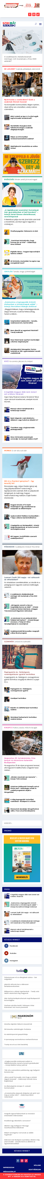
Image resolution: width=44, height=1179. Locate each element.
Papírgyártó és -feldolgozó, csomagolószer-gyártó (21, 690)
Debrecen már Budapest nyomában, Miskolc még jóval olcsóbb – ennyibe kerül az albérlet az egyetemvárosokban (21, 1142)
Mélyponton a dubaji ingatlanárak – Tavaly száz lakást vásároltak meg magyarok (21, 992)
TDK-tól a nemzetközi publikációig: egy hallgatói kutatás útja (22, 1071)
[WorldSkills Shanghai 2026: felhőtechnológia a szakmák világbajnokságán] (6, 126)
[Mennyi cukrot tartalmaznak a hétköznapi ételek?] (6, 409)
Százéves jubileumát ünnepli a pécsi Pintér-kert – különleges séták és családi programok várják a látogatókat (21, 789)
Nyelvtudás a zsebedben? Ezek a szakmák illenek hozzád (19, 101)
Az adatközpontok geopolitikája (16, 1034)
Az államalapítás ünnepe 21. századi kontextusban (17, 1087)
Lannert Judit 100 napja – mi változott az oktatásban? (24, 913)
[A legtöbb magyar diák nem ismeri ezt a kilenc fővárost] (22, 377)
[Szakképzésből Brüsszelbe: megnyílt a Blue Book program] (6, 632)
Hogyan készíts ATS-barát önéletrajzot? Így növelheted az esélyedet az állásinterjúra (23, 506)
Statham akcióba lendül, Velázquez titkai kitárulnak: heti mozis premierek (19, 1006)
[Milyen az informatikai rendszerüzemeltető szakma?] (6, 137)
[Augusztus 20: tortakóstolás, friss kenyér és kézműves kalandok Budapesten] (22, 743)
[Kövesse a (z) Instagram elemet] (34, 14)
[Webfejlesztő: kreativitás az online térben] (6, 147)
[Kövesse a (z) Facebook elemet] (29, 14)
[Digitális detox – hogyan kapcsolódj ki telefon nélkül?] (6, 252)
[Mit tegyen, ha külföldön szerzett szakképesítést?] (6, 537)
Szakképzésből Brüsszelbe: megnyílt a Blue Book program (24, 632)
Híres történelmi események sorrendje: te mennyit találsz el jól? (24, 438)
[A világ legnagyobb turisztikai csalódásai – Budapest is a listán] (6, 800)
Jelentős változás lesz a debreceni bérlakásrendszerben (16, 985)
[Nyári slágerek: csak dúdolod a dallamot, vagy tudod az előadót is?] (6, 419)
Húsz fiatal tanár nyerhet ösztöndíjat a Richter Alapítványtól (24, 341)
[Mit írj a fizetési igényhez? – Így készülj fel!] (22, 466)
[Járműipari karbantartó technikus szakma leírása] (6, 718)
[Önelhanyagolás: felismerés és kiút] (6, 232)
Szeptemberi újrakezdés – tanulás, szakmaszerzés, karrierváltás (23, 322)
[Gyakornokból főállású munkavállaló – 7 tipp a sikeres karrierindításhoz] (6, 517)
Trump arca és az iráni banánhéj (16, 1044)
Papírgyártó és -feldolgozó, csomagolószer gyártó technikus (19, 673)
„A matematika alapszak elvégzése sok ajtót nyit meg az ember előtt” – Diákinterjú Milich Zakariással (22, 1095)
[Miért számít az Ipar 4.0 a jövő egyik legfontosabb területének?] (6, 117)
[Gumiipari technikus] (6, 699)
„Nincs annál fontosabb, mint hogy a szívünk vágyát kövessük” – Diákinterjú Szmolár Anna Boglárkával (20, 1079)
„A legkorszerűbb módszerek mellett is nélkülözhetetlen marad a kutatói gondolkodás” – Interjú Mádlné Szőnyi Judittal (21, 1063)
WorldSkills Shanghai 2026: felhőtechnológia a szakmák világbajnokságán (21, 128)
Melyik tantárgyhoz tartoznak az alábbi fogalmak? (18, 1134)
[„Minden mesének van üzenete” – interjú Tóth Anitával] (6, 778)
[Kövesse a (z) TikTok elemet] (38, 14)
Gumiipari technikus (18, 698)
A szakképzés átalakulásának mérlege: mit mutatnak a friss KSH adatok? (20, 59)
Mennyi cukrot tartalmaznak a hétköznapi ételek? (22, 409)
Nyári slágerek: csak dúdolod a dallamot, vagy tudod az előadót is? (24, 419)
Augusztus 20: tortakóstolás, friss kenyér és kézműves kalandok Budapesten (19, 760)
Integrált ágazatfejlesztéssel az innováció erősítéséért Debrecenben (19, 1114)
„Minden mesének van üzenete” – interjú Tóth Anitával (23, 778)
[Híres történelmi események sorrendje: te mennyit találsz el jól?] (6, 438)
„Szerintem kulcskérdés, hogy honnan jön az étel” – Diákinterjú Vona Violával (23, 242)
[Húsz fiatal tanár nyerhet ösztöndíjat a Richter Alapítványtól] (6, 341)
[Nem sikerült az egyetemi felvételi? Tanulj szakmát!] (6, 331)
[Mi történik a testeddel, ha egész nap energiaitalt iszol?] (6, 262)
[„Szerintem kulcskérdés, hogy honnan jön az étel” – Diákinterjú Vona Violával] (6, 241)
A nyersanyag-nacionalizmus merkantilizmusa (21, 1039)
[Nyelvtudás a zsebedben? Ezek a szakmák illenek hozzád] (22, 84)
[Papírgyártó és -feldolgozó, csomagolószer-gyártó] (6, 689)
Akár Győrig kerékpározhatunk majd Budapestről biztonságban (22, 999)
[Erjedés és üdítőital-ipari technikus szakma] (6, 708)
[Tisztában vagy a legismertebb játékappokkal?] (6, 428)
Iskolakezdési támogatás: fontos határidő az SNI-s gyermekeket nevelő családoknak (25, 351)
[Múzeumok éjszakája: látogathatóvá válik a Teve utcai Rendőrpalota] (6, 810)
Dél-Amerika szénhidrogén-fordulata (17, 1029)
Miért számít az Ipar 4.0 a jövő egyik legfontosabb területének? (24, 117)
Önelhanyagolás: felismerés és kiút (24, 231)
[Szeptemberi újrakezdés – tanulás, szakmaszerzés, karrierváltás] (6, 322)
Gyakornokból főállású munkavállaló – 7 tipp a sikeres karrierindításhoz (25, 517)
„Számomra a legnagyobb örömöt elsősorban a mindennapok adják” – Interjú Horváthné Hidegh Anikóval (20, 304)
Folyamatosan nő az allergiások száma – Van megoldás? (20, 978)
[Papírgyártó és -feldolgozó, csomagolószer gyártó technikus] (22, 657)
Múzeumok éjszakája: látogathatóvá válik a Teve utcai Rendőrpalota (24, 810)
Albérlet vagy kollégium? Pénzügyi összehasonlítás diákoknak (16, 1127)
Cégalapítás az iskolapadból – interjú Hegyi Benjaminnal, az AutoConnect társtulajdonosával (24, 527)
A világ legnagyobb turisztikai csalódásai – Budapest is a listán (23, 800)
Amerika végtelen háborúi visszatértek (18, 1024)
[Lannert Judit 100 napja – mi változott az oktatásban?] (22, 562)
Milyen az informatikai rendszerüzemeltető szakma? (22, 138)
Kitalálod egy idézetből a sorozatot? (17, 1121)
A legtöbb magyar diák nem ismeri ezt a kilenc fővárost (20, 393)
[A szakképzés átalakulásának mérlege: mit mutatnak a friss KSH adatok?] (6, 595)
